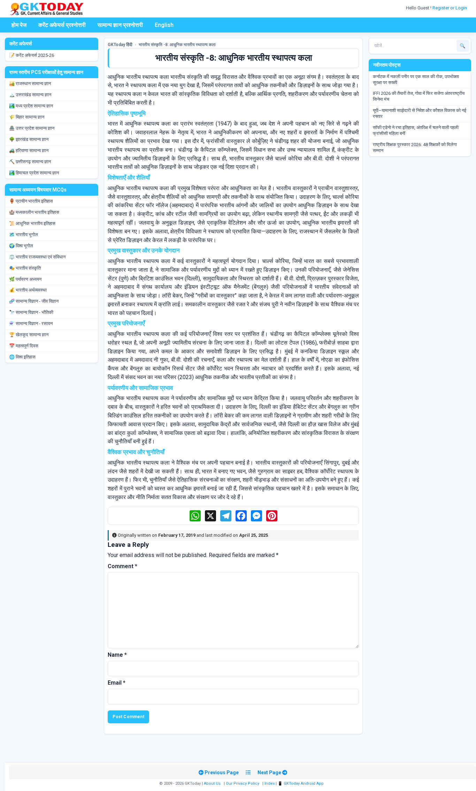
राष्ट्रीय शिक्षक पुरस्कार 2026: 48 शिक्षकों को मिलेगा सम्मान (415, 147)
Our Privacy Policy (242, 783)
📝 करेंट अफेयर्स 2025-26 (31, 55)
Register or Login (450, 7)
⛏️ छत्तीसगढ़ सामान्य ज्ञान (30, 161)
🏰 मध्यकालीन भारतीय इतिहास (34, 212)
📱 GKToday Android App (301, 783)
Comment (122, 566)
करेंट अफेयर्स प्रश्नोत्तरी (62, 25)
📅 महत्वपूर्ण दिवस (23, 345)
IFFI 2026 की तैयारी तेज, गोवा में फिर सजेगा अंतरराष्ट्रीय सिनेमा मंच (419, 96)
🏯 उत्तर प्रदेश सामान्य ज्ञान (31, 128)
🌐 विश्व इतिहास (22, 357)
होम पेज (18, 25)
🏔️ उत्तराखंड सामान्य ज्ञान (30, 94)
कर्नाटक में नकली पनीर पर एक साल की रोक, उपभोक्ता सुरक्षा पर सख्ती (416, 79)
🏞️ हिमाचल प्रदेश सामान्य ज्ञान (34, 172)
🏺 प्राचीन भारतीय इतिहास (31, 201)
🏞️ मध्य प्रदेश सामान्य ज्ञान (31, 105)
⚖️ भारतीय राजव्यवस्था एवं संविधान (37, 256)
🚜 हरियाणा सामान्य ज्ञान (28, 150)
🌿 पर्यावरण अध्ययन (25, 279)
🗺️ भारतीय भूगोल (23, 234)
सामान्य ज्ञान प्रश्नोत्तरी (120, 25)
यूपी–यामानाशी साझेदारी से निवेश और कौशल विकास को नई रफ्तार (419, 113)
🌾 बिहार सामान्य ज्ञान (26, 117)
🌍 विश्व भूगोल (21, 245)
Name (117, 654)
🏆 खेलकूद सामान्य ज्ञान (28, 334)
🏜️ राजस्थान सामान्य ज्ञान (30, 83)
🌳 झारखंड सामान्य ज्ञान (28, 139)
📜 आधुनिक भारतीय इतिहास (32, 223)
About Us (212, 783)
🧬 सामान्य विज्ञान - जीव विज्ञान (34, 301)
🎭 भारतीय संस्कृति (25, 268)
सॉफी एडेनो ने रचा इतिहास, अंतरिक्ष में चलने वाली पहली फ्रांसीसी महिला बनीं (416, 130)
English (164, 25)
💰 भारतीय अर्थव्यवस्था (28, 290)
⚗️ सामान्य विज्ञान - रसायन (31, 323)
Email (116, 682)
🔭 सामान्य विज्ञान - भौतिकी (31, 312)
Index (269, 783)
